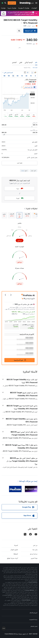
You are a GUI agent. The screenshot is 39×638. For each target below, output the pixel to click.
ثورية (17, 198)
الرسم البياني (29, 62)
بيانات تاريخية (27, 67)
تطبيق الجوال (14, 549)
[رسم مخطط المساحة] (32, 72)
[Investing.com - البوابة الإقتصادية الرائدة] (27, 3)
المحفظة (16, 554)
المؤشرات (34, 8)
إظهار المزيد (19, 163)
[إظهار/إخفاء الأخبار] (25, 72)
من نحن (35, 545)
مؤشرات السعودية (23, 8)
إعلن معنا (34, 549)
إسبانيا (22, 170)
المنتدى (14, 62)
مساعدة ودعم (33, 554)
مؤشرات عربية (12, 8)
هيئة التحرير (34, 558)
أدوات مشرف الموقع (12, 558)
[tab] (27, 215)
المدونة (16, 545)
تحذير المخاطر (34, 626)
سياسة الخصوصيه (33, 619)
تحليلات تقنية (31, 208)
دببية (18, 188)
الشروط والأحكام (33, 612)
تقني (20, 62)
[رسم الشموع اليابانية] (35, 72)
